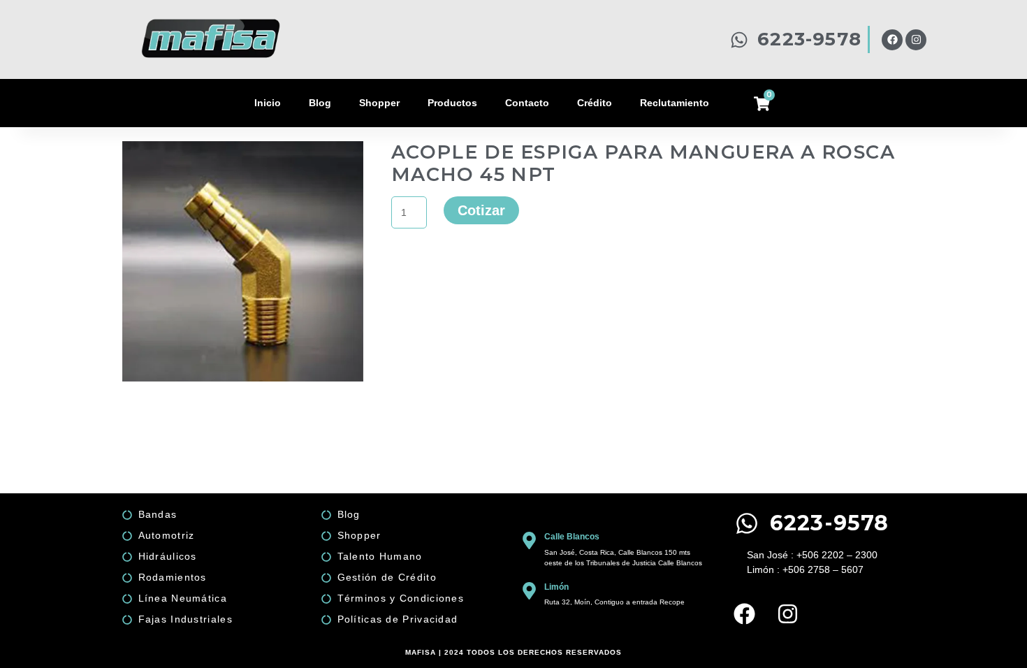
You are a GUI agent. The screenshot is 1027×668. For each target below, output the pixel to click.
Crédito (594, 102)
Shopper (379, 102)
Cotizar (481, 210)
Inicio (267, 102)
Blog (320, 102)
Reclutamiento (674, 102)
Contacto (527, 102)
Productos (452, 102)
